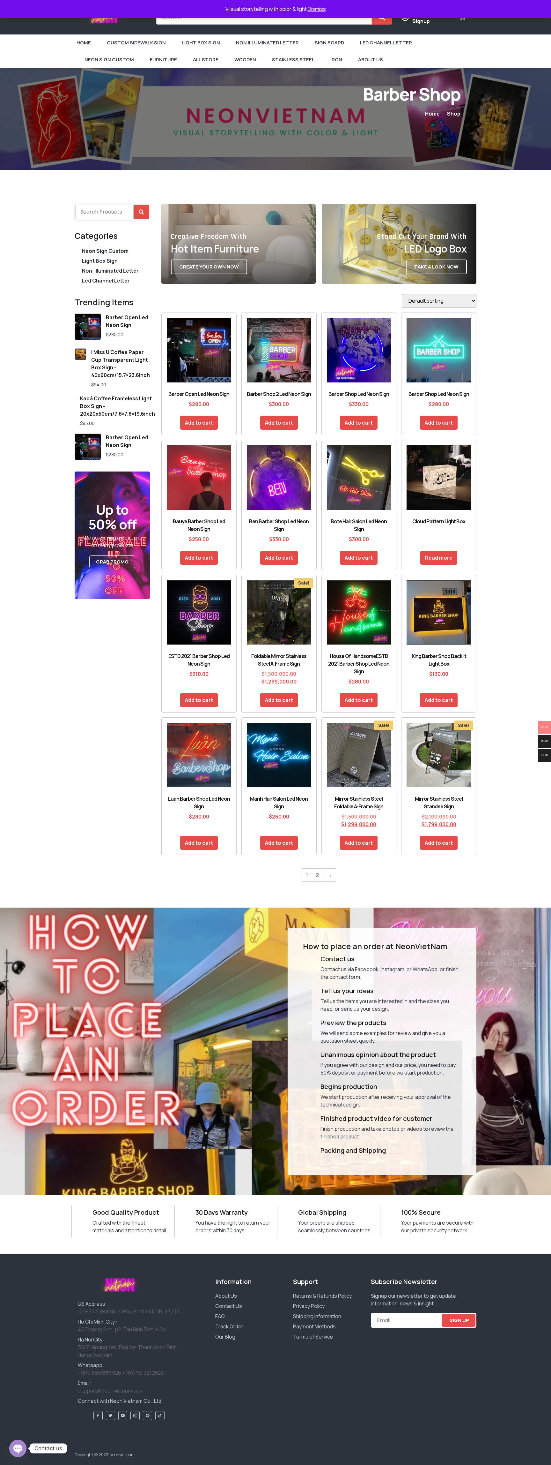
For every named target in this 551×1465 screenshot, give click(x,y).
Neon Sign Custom (109, 59)
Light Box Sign (201, 42)
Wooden (245, 59)
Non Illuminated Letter (267, 42)
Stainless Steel (293, 59)
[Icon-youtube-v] (123, 1415)
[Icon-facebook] (98, 1415)
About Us (370, 59)
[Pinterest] (147, 1415)
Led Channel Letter (386, 42)
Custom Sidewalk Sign (136, 42)
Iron (336, 59)
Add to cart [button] (199, 422)
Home (84, 42)
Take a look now (436, 266)
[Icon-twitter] (110, 1415)
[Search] (142, 212)
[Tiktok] (160, 1415)
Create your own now (209, 266)
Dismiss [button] (317, 8)
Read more (438, 557)
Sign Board (329, 42)
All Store (205, 59)
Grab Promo (112, 561)
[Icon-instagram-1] (135, 1415)
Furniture (163, 59)
